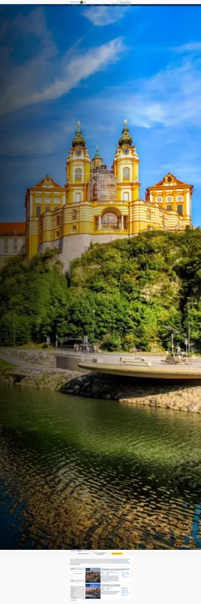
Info (96, 550)
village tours (72, 562)
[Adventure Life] (78, 2)
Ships (89, 550)
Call (100, 554)
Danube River (73, 550)
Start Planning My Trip (117, 553)
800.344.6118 (126, 3)
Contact (111, 5)
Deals (93, 550)
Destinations (74, 5)
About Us (93, 5)
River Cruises (84, 550)
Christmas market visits (123, 561)
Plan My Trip (102, 5)
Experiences (83, 5)
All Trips (79, 550)
